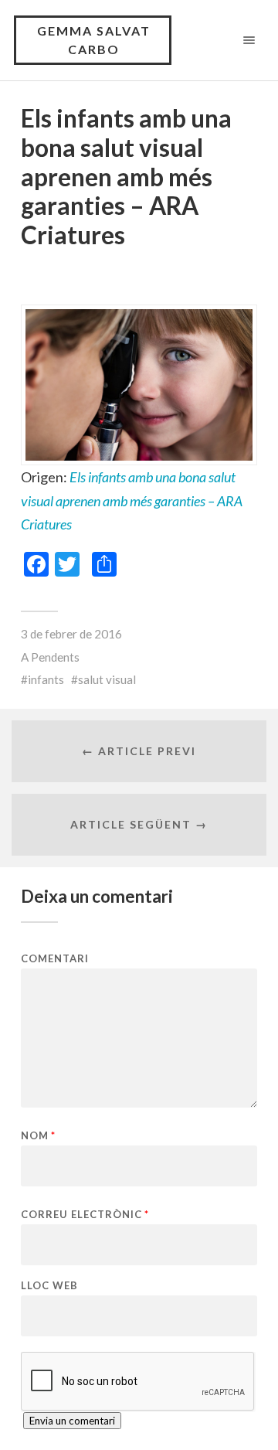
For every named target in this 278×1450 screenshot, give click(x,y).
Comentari (55, 959)
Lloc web (49, 1286)
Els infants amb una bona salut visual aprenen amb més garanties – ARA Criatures (131, 500)
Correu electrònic (85, 1215)
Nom (38, 1136)
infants (46, 679)
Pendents (55, 657)
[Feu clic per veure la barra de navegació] (246, 40)
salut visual (107, 679)
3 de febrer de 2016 (71, 634)
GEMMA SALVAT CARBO (94, 39)
